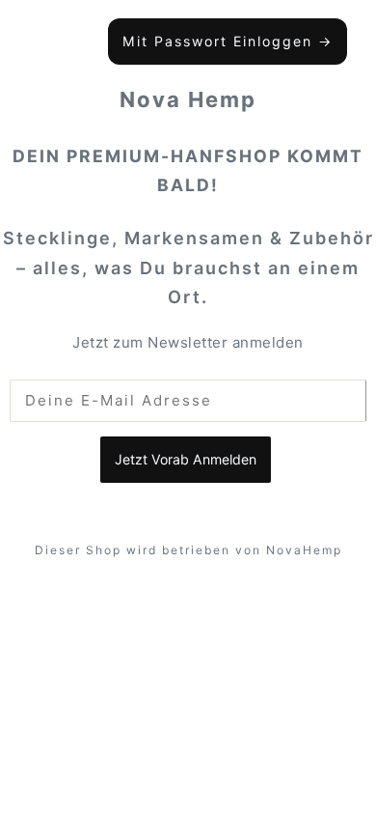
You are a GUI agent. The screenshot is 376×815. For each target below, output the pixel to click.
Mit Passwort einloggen (227, 41)
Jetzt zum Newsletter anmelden (188, 342)
